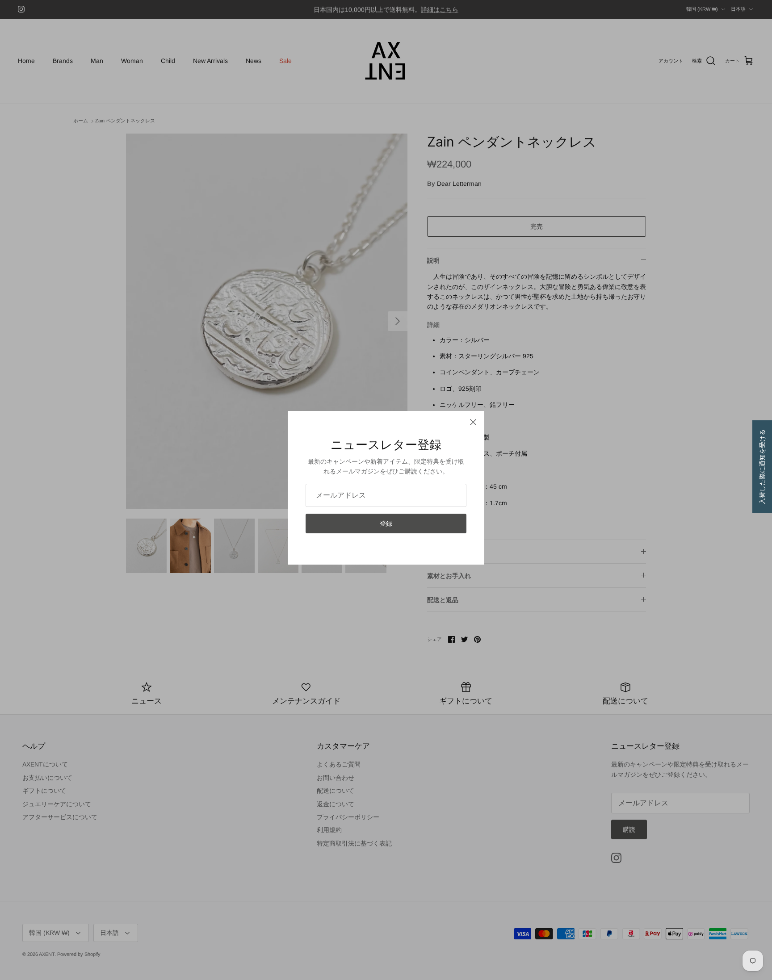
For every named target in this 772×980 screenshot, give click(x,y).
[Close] (473, 422)
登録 (386, 523)
